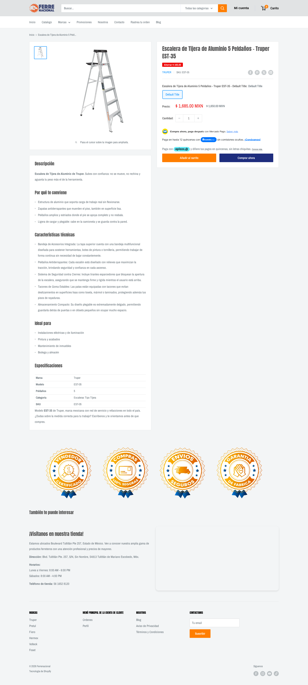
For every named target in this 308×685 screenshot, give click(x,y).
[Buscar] (222, 8)
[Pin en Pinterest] (257, 72)
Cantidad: (167, 118)
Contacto (119, 22)
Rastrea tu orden (140, 22)
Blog (158, 22)
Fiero (32, 632)
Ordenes (88, 620)
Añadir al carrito (189, 158)
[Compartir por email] (270, 72)
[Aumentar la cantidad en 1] (198, 118)
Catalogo (47, 22)
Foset (32, 650)
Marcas (62, 22)
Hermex (33, 638)
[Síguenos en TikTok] (276, 673)
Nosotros (103, 22)
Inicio (32, 22)
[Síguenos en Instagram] (262, 673)
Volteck (33, 644)
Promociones (84, 22)
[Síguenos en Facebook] (255, 673)
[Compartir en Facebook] (250, 72)
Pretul (32, 626)
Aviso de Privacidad (147, 626)
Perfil (86, 626)
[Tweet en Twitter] (263, 72)
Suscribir (200, 633)
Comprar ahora (246, 158)
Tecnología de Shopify (40, 671)
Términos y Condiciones (150, 632)
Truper (166, 72)
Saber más (232, 131)
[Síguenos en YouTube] (269, 673)
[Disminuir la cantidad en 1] (179, 118)
